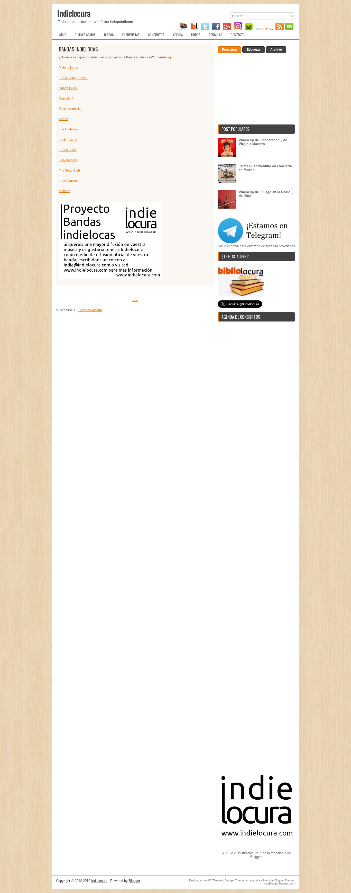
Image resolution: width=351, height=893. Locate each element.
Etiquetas (254, 49)
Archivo (276, 49)
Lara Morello (68, 150)
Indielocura (74, 13)
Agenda (178, 34)
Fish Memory (68, 160)
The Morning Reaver (73, 78)
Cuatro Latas (68, 88)
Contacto (238, 34)
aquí (170, 57)
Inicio (62, 34)
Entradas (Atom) (90, 310)
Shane (63, 119)
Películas (215, 34)
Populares (229, 49)
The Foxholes (68, 129)
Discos (109, 34)
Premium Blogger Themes (279, 880)
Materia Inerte (68, 67)
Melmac (64, 191)
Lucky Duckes (68, 181)
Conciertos (156, 34)
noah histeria (68, 139)
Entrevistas (131, 34)
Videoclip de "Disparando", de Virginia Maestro (263, 142)
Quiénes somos (85, 34)
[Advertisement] (135, 370)
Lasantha (254, 880)
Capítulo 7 (66, 98)
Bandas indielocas (78, 49)
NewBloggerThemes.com (279, 883)
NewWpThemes (212, 880)
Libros (195, 34)
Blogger (255, 857)
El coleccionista (70, 109)
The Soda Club (69, 170)
